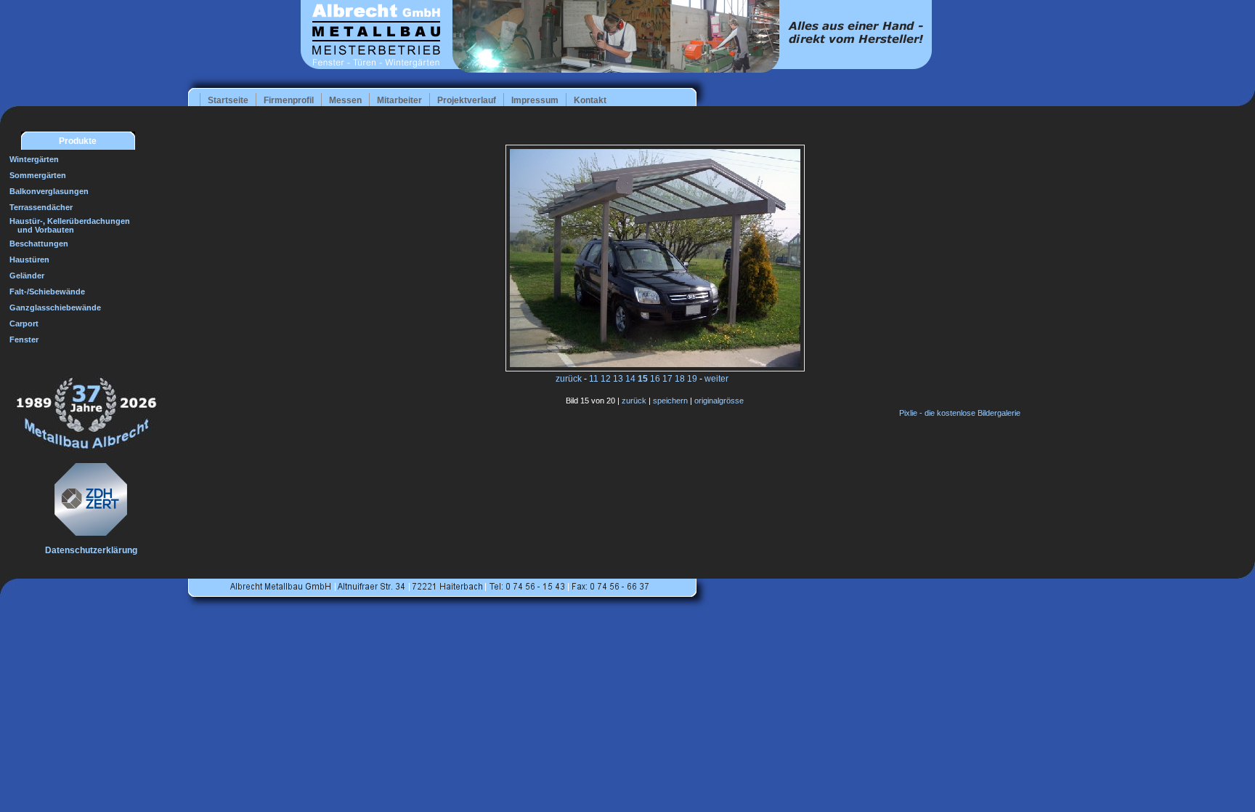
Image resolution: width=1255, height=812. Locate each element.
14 (630, 379)
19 (692, 379)
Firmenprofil (289, 100)
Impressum (535, 100)
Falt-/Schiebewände (47, 291)
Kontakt (590, 100)
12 (606, 379)
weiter (716, 379)
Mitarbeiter (399, 100)
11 (593, 379)
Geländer (26, 275)
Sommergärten (37, 175)
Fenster (23, 339)
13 (618, 379)
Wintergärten (34, 159)
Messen (345, 100)
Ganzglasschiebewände (55, 307)
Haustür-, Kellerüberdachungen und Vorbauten (66, 225)
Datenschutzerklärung (91, 550)
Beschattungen (38, 243)
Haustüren (29, 259)
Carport (23, 323)
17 (667, 379)
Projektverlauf (466, 100)
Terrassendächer (41, 207)
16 (655, 379)
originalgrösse (719, 400)
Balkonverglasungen (49, 191)
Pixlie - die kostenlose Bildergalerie (959, 413)
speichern (670, 400)
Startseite (228, 100)
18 (680, 379)
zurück (569, 379)
